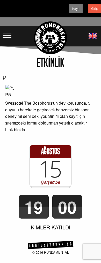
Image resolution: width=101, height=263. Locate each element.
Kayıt (75, 8)
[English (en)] (93, 35)
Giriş (94, 8)
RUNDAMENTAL (50, 37)
